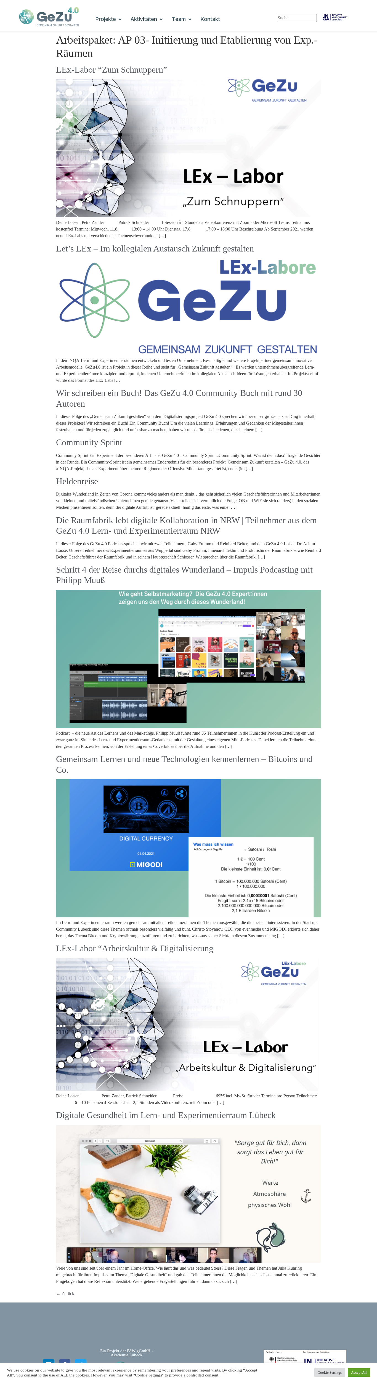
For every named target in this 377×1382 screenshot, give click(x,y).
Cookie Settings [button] (330, 1372)
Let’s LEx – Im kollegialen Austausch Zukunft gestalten (155, 248)
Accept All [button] (359, 1372)
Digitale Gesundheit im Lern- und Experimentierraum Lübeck (166, 1115)
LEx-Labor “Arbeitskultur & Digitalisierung (134, 948)
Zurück (65, 1293)
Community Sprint (89, 442)
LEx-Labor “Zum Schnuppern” (111, 70)
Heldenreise (77, 481)
